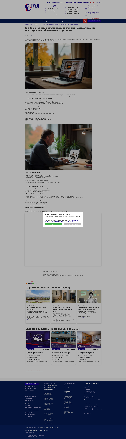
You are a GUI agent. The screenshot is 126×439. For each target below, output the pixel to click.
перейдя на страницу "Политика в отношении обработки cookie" (61, 221)
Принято (54, 224)
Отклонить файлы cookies (72, 224)
